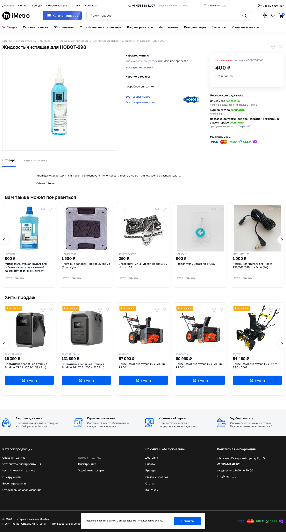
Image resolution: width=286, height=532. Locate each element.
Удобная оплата (242, 418)
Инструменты (11, 477)
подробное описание (139, 86)
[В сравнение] (273, 47)
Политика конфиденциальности (24, 523)
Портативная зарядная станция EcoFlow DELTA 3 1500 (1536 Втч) (83, 366)
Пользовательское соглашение (72, 523)
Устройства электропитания (21, 464)
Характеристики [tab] (35, 160)
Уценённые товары (91, 470)
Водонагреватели (14, 483)
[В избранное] (281, 47)
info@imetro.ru (217, 5)
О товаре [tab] (9, 160)
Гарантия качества (101, 418)
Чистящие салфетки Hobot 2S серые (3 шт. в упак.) (86, 265)
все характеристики (139, 67)
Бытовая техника (89, 457)
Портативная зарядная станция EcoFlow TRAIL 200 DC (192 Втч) (26, 365)
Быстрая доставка (29, 418)
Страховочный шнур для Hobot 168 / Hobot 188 (143, 265)
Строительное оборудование (21, 489)
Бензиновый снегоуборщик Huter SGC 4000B (255, 365)
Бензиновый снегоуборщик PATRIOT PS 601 (143, 365)
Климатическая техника (18, 470)
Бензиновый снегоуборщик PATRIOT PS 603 (200, 365)
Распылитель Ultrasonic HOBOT (196, 263)
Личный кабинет (273, 5)
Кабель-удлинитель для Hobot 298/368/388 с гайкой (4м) (252, 265)
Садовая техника (13, 457)
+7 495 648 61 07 (143, 5)
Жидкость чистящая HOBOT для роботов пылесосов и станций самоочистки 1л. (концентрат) (26, 267)
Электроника (87, 464)
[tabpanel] (143, 176)
